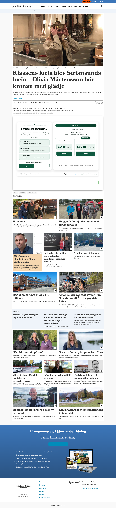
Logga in (26, 166)
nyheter (22, 193)
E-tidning (42, 485)
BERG (66, 10)
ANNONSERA (94, 1)
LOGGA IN (101, 1)
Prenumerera (43, 482)
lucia (15, 193)
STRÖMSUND (47, 10)
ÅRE (35, 10)
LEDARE (64, 6)
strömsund (32, 193)
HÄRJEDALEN (72, 10)
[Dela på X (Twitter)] (99, 102)
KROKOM (40, 10)
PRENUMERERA (86, 1)
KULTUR (58, 6)
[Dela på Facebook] (96, 102)
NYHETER (43, 6)
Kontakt (41, 495)
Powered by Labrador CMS (58, 505)
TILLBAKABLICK (77, 6)
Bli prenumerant (58, 444)
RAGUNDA (79, 10)
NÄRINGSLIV (51, 6)
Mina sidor (42, 166)
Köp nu (64, 153)
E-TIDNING (85, 6)
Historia (41, 491)
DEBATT (70, 6)
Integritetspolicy (44, 498)
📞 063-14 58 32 (69, 174)
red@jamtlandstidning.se (90, 488)
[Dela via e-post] (102, 102)
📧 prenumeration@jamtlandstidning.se (86, 174)
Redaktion (42, 488)
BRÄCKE (61, 10)
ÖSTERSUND (54, 10)
